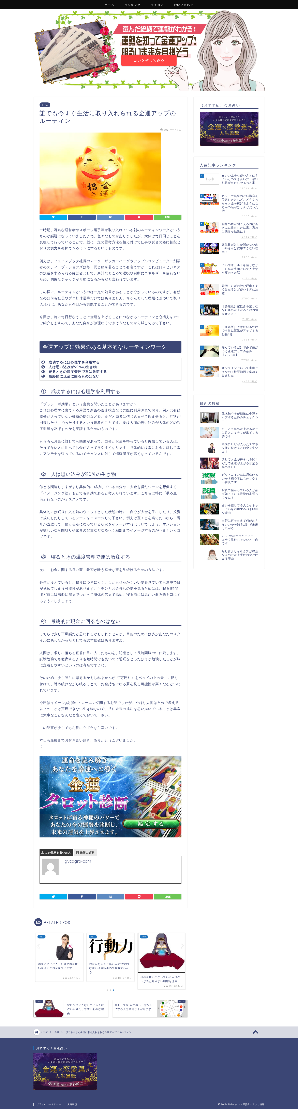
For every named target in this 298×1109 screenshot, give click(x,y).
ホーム (109, 5)
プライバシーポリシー (49, 1104)
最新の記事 (87, 852)
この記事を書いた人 (58, 852)
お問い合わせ (183, 5)
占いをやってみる (149, 60)
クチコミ (157, 5)
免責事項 (72, 1104)
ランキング (132, 5)
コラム (45, 104)
